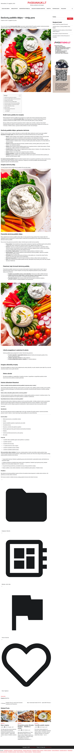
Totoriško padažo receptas (42, 725)
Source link (3, 696)
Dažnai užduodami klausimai (10, 108)
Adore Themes (48, 747)
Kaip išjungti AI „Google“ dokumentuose (60, 33)
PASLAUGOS (63, 8)
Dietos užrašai (7, 107)
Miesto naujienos (47, 750)
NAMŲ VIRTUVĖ (14, 8)
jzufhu (15, 20)
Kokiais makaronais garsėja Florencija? (60, 24)
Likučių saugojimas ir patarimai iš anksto (12, 104)
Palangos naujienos (37, 751)
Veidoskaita (70, 750)
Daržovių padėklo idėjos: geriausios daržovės (13, 98)
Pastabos (7, 111)
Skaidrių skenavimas (27, 750)
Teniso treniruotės (3, 751)
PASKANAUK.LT (37, 2)
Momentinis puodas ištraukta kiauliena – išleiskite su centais (26, 726)
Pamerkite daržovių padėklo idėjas (11, 101)
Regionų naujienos (28, 751)
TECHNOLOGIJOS (55, 8)
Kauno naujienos (20, 751)
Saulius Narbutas (55, 750)
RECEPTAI (49, 8)
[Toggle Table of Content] (19, 96)
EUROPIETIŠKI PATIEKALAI (24, 8)
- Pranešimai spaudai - (12, 751)
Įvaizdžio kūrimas (63, 750)
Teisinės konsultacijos (17, 750)
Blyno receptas (5, 725)
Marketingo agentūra (8, 750)
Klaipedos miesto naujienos (38, 750)
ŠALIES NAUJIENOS (5, 8)
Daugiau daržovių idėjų (9, 100)
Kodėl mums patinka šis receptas (10, 97)
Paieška (54, 16)
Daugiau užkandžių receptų (9, 105)
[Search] (72, 8)
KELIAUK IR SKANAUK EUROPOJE (38, 8)
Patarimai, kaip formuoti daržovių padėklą (12, 103)
